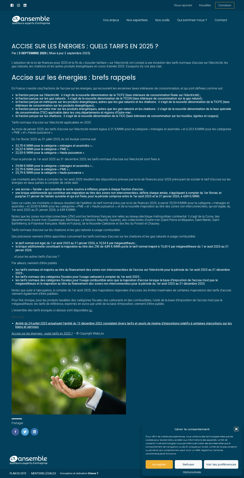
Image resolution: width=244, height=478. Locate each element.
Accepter (159, 464)
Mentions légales (192, 472)
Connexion (224, 5)
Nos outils (162, 20)
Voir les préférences (221, 464)
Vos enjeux (111, 20)
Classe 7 (93, 473)
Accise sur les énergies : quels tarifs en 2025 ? (42, 333)
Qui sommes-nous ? (192, 20)
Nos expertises (137, 20)
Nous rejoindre (183, 5)
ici (90, 310)
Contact (221, 20)
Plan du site (18, 473)
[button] (236, 429)
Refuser (188, 464)
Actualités (205, 5)
